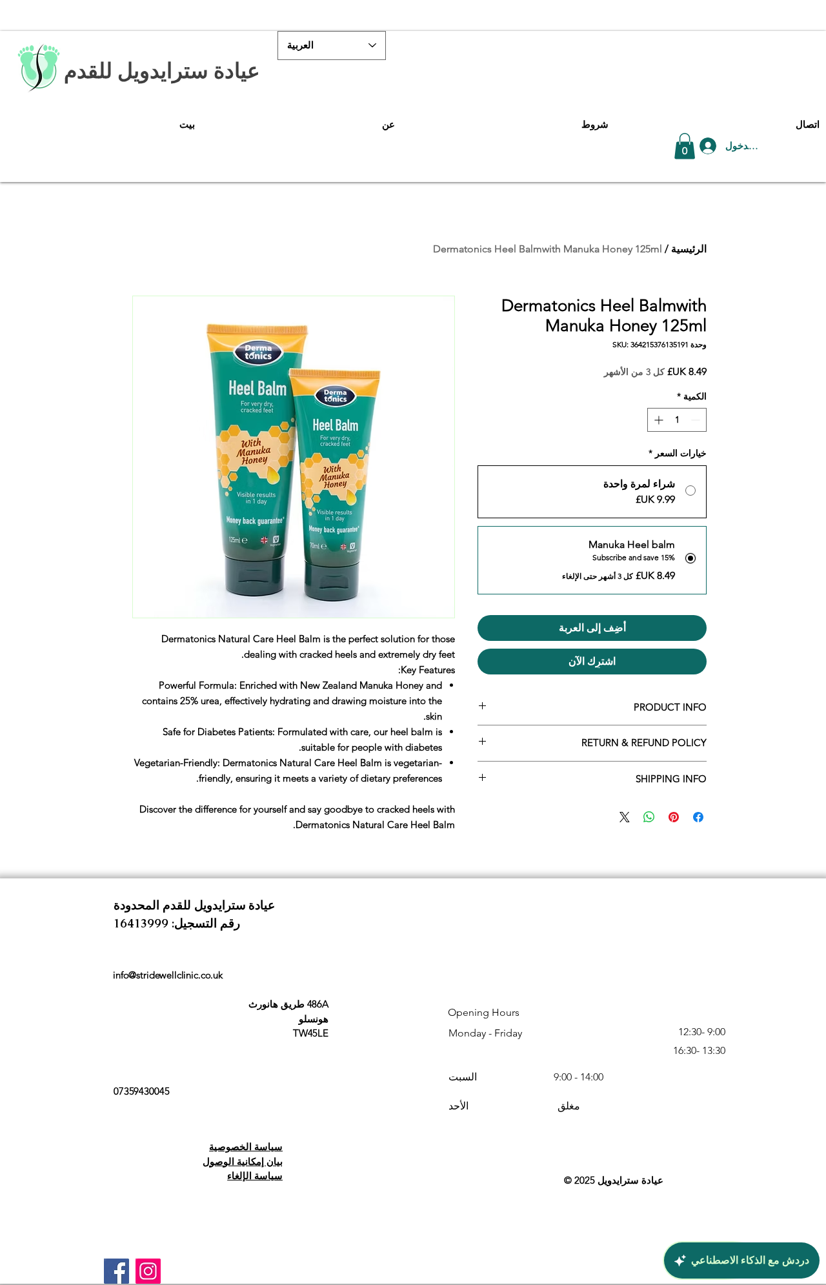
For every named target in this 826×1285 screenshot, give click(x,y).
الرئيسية (689, 249)
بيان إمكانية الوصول (243, 1161)
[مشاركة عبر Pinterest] (673, 817)
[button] (685, 146)
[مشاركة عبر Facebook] (698, 817)
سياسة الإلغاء (255, 1175)
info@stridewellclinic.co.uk (168, 975)
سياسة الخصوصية (246, 1146)
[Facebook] (116, 1271)
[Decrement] (697, 420)
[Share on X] (624, 817)
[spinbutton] (677, 420)
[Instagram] (148, 1271)
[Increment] (657, 420)
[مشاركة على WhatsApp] (649, 817)
